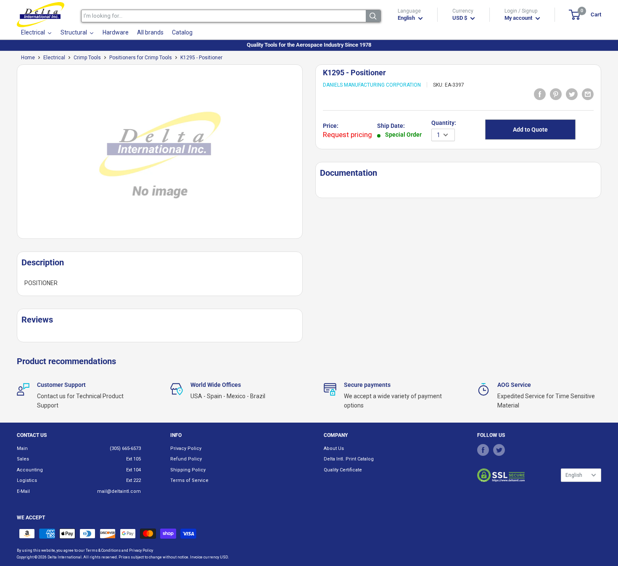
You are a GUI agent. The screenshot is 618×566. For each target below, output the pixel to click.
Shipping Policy (188, 470)
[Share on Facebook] (540, 94)
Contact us (32, 435)
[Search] (373, 16)
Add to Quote (530, 129)
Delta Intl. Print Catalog (349, 459)
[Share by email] (588, 94)
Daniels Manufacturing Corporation (372, 85)
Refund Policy (186, 459)
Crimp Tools (87, 58)
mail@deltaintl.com (119, 491)
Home (28, 58)
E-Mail (23, 491)
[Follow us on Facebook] (483, 450)
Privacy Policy (185, 448)
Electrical (54, 58)
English (573, 475)
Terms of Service (189, 480)
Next (306, 155)
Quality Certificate (343, 470)
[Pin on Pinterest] (556, 94)
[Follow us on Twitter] (499, 450)
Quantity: (443, 122)
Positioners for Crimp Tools (140, 58)
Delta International (65, 557)
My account (518, 18)
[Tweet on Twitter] (572, 94)
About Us (334, 448)
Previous (12, 155)
